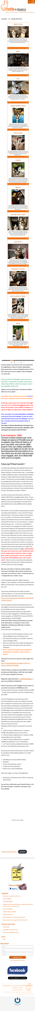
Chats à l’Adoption (8, 909)
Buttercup (18, 242)
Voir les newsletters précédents (17, 960)
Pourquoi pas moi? (7, 914)
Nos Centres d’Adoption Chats (11, 932)
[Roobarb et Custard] (18, 278)
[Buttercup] (18, 251)
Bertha (18, 187)
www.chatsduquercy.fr (17, 990)
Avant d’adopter (7, 899)
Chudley (18, 160)
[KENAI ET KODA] (18, 32)
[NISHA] (18, 60)
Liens (4, 939)
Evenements (6, 927)
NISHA (18, 51)
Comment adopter (8, 901)
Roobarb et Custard (18, 269)
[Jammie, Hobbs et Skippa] (18, 115)
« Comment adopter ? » (26, 679)
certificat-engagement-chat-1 (9, 851)
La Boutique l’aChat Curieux (10, 929)
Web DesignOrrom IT (17, 1004)
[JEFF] (18, 87)
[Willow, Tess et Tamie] (18, 223)
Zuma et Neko (18, 133)
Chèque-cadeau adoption (9, 911)
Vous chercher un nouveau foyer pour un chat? (15, 920)
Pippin (18, 323)
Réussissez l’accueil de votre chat (11, 896)
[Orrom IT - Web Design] (17, 1000)
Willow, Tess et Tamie (18, 214)
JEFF (18, 78)
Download (22, 851)
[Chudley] (18, 170)
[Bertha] (17, 197)
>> (27, 48)
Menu (33, 2)
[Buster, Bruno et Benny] (18, 306)
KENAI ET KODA (18, 24)
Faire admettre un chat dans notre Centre (14, 917)
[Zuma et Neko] (18, 142)
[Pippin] (18, 333)
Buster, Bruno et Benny (18, 296)
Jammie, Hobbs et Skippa (18, 106)
